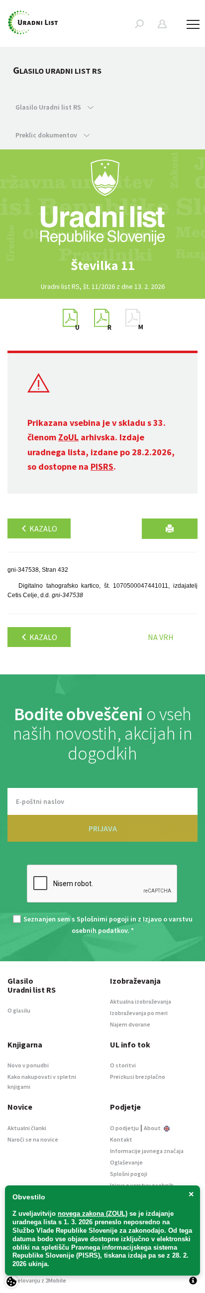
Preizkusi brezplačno (137, 1076)
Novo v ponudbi (28, 1065)
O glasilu (18, 1010)
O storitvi (123, 1065)
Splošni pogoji (128, 1173)
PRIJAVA (103, 828)
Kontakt (121, 1139)
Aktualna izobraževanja (140, 1001)
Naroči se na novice (32, 1139)
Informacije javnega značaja (147, 1151)
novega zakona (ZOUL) (92, 1213)
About (153, 1128)
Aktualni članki (26, 1128)
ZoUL (68, 437)
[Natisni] (170, 528)
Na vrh (161, 637)
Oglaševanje (126, 1162)
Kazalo (42, 528)
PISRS (102, 466)
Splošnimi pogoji (103, 918)
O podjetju (124, 1128)
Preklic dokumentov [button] (47, 134)
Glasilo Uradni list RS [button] (49, 107)
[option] (102, 265)
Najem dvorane (130, 1024)
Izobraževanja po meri (139, 1013)
